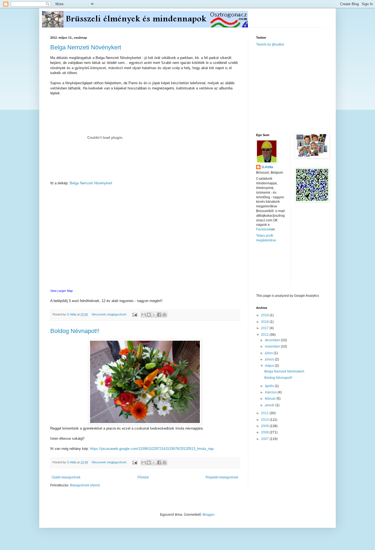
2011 (265, 413)
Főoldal (143, 477)
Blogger (208, 515)
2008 (265, 432)
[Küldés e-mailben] (143, 314)
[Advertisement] (297, 89)
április (270, 386)
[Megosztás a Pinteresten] (164, 314)
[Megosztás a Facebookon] (159, 314)
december (273, 340)
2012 (265, 335)
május (270, 366)
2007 (265, 439)
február (270, 398)
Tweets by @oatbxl (270, 44)
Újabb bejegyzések (66, 477)
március (271, 392)
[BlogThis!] (149, 314)
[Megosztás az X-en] (154, 314)
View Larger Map (61, 290)
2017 (265, 328)
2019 (265, 315)
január (270, 405)
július (269, 353)
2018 (265, 322)
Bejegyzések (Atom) (85, 485)
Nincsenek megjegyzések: (110, 314)
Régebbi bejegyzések (222, 477)
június (270, 359)
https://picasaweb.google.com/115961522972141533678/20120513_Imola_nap (152, 449)
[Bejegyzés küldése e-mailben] (134, 314)
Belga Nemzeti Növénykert (85, 47)
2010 (265, 420)
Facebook (263, 229)
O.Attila (267, 167)
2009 (265, 426)
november (273, 346)
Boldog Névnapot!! (74, 331)
